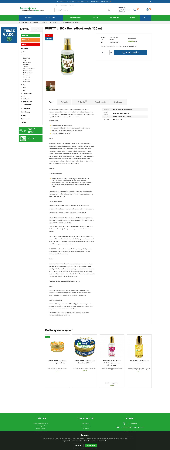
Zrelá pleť (25, 66)
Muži (24, 90)
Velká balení (114, 18)
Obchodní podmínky (41, 428)
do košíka (132, 52)
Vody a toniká (26, 79)
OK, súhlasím (91, 445)
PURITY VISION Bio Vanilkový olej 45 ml (139, 362)
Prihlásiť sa (121, 12)
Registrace (86, 428)
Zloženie (64, 102)
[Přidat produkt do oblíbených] (67, 337)
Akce (24, 44)
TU (110, 1)
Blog (146, 18)
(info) (135, 41)
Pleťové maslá (27, 62)
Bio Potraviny (75, 18)
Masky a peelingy (27, 72)
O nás (55, 5)
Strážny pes (118, 102)
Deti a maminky (27, 93)
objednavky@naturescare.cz (132, 427)
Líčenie (25, 52)
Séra (24, 60)
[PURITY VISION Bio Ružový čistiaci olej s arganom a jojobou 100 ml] (112, 347)
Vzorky (95, 18)
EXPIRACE (25, 40)
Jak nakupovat (85, 423)
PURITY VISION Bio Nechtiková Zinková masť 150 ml (85, 362)
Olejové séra (26, 81)
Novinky (25, 35)
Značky (132, 18)
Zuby (24, 96)
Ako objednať (63, 5)
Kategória (24, 29)
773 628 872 (132, 423)
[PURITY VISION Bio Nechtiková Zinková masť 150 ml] (84, 347)
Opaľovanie (26, 99)
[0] (135, 9)
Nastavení (78, 445)
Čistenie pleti (26, 58)
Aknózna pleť (26, 64)
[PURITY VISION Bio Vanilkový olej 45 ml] (139, 347)
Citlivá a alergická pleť (29, 68)
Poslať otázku (100, 102)
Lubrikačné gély (27, 101)
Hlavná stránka (24, 22)
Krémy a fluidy (26, 75)
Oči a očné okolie (27, 70)
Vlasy (24, 87)
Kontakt (71, 5)
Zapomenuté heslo (86, 426)
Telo (24, 84)
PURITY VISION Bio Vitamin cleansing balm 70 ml (57, 362)
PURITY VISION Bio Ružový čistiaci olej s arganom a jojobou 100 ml (112, 363)
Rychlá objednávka (123, 10)
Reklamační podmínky (40, 426)
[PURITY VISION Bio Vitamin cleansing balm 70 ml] (57, 347)
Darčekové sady (27, 104)
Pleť (24, 55)
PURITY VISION (114, 37)
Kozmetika (28, 18)
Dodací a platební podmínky (41, 423)
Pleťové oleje (26, 77)
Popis (51, 102)
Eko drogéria (50, 18)
